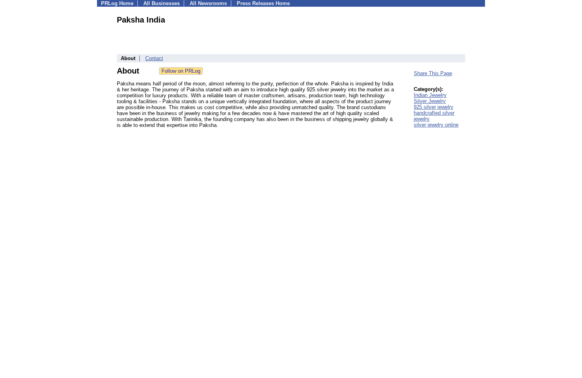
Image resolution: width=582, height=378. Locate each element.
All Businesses (161, 3)
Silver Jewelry (430, 101)
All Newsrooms (208, 3)
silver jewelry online (436, 125)
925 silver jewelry (433, 107)
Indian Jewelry (430, 95)
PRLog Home (117, 3)
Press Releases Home (263, 3)
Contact (154, 58)
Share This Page (433, 73)
